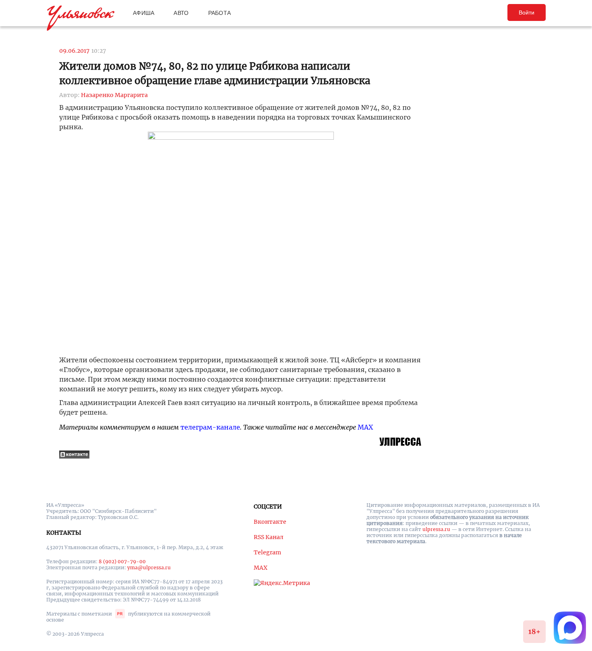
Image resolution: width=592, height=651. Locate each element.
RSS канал (269, 537)
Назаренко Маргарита (114, 95)
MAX (365, 427)
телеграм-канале (210, 427)
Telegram (267, 552)
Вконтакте (270, 521)
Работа (219, 13)
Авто (181, 13)
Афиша (143, 13)
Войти (526, 12)
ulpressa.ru (436, 529)
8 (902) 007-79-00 (122, 561)
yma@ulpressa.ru (149, 567)
